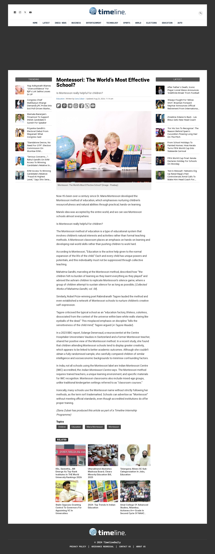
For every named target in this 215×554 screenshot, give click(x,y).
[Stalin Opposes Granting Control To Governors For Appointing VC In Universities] (71, 491)
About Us (141, 546)
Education (167, 22)
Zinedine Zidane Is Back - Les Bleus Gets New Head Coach (182, 118)
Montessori (114, 427)
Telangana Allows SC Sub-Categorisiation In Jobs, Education (133, 472)
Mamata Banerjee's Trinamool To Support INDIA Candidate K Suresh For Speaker (38, 118)
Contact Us (125, 546)
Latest (46, 22)
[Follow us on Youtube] (30, 12)
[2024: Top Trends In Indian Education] (103, 491)
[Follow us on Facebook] (14, 12)
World (138, 22)
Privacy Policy (78, 546)
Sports (126, 22)
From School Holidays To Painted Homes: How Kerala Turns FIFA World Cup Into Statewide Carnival (181, 146)
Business (76, 22)
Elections (151, 22)
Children (62, 427)
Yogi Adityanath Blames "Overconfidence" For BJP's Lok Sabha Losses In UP (39, 90)
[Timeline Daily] (107, 11)
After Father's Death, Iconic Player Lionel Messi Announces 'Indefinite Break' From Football (183, 90)
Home (35, 22)
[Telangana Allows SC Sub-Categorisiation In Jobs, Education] (135, 455)
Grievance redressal (102, 546)
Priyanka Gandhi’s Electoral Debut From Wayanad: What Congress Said (37, 132)
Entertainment (93, 22)
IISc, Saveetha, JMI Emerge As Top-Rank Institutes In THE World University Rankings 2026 (69, 473)
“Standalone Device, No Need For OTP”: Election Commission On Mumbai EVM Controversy (39, 146)
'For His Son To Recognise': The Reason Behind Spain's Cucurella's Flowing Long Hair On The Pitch (182, 132)
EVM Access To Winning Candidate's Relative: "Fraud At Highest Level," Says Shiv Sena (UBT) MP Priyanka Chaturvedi (39, 175)
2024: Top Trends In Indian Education (101, 506)
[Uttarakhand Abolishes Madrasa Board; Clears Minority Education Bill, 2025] (103, 455)
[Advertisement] (107, 48)
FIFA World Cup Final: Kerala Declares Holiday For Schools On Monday (182, 161)
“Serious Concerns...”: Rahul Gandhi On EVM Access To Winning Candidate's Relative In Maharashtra (38, 161)
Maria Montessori (95, 427)
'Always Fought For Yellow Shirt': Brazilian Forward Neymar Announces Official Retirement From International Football (182, 104)
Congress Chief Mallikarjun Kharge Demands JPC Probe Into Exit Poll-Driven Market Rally (39, 104)
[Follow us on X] (25, 12)
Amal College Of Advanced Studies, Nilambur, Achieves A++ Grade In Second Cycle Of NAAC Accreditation (134, 509)
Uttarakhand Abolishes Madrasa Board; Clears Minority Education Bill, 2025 (100, 473)
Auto (180, 22)
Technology (112, 22)
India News (60, 22)
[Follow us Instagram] (20, 12)
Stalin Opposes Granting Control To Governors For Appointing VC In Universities (69, 509)
